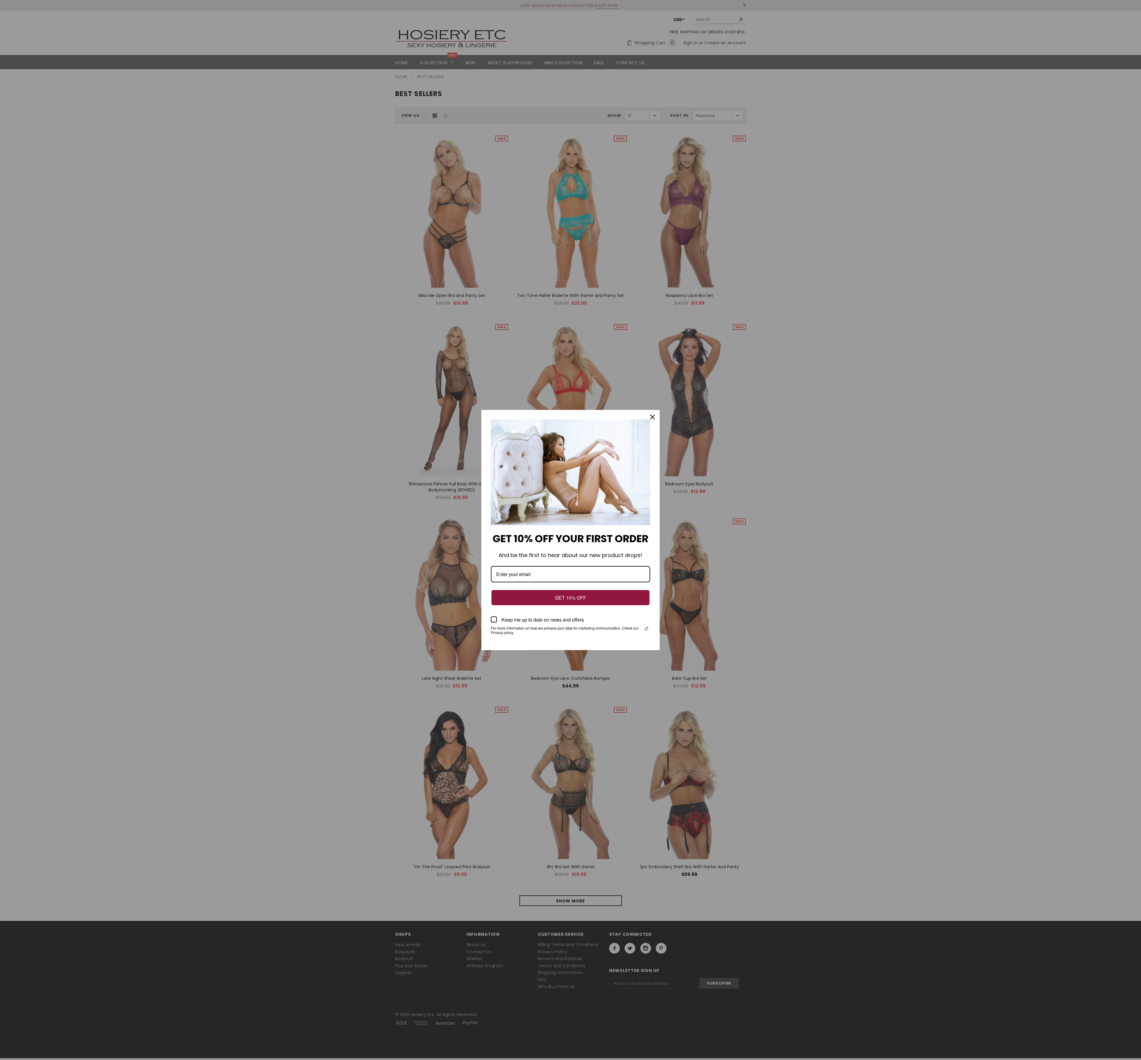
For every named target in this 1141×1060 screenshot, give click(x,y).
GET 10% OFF (570, 597)
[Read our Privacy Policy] (646, 628)
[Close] (652, 417)
